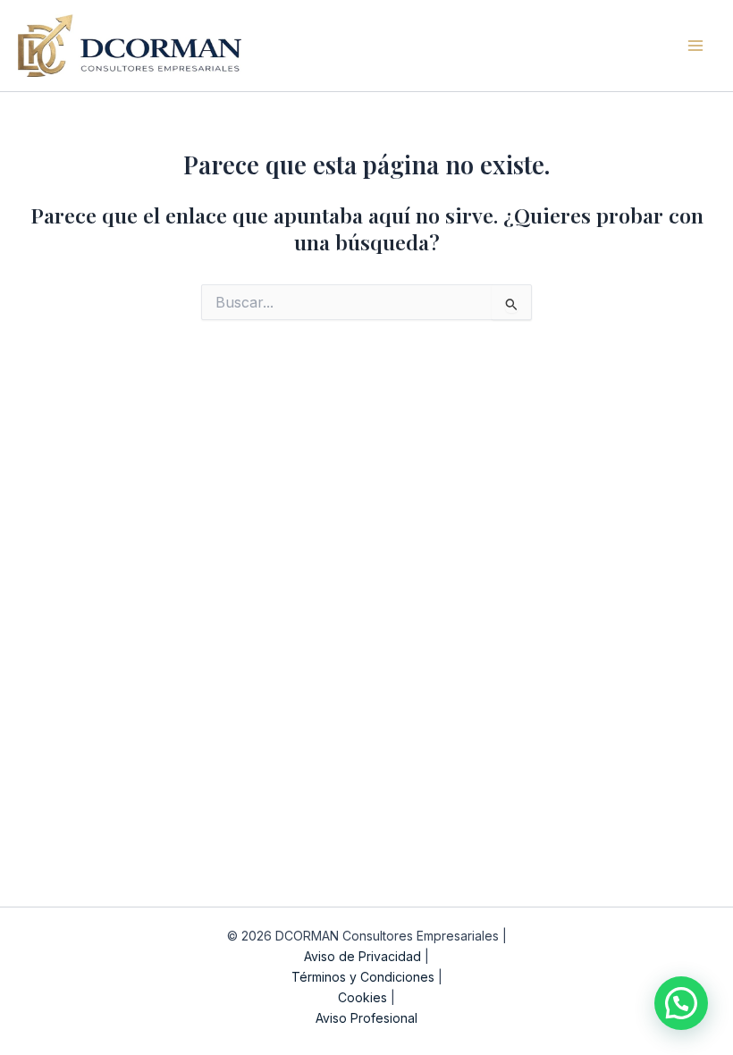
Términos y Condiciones (362, 976)
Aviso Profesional (366, 1017)
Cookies (362, 997)
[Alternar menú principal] (696, 45)
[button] (681, 1003)
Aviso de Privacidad (362, 956)
